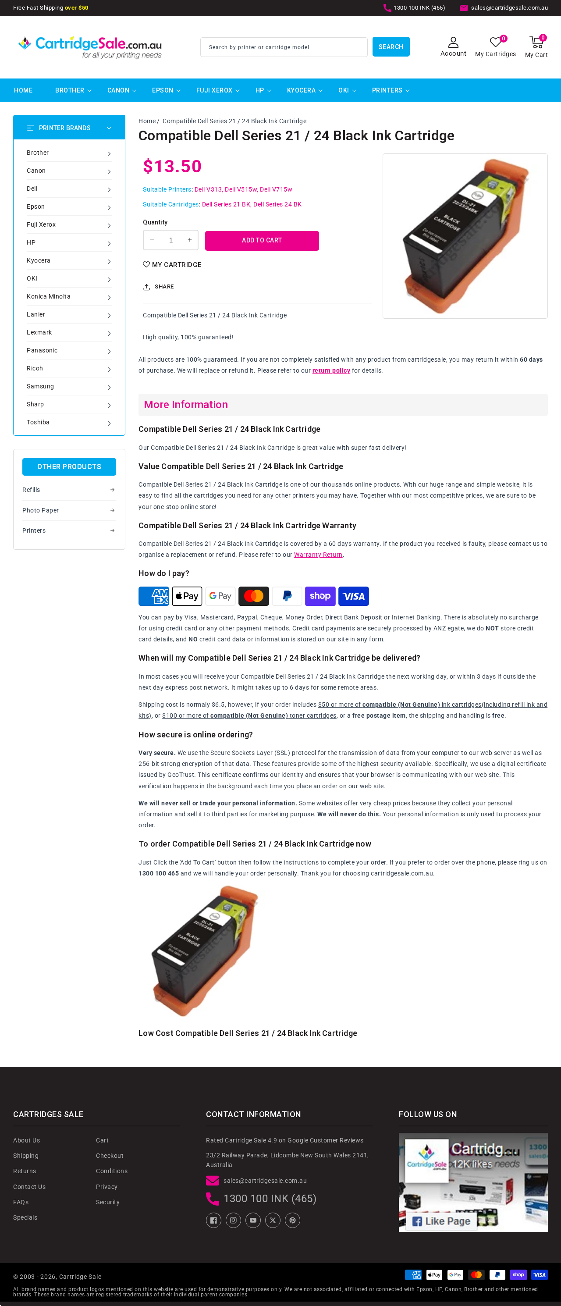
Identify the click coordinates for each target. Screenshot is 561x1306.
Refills (31, 489)
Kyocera (301, 90)
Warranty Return (318, 554)
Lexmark (39, 332)
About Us (26, 1140)
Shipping (26, 1155)
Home (147, 121)
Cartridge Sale (80, 1276)
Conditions (112, 1170)
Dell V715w (276, 189)
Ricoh (35, 368)
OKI (343, 90)
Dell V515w (241, 189)
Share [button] (164, 286)
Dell (32, 188)
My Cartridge (177, 265)
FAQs (20, 1202)
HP (260, 90)
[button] (536, 47)
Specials (25, 1217)
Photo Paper (40, 510)
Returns (24, 1170)
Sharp (35, 404)
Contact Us (29, 1186)
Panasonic (42, 350)
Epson (163, 90)
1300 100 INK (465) (270, 1198)
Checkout (110, 1155)
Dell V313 (208, 189)
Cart (102, 1140)
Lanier (36, 314)
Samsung (40, 386)
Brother (70, 90)
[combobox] (284, 47)
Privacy (107, 1186)
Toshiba (38, 422)
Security (108, 1202)
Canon (118, 90)
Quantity (155, 222)
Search (391, 46)
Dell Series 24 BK (277, 204)
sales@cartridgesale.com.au (265, 1180)
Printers (387, 90)
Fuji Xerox (214, 90)
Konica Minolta (49, 296)
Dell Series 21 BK (226, 204)
